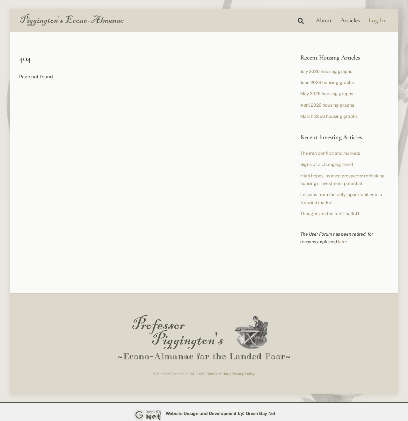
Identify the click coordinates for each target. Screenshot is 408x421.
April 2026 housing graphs (327, 105)
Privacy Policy (243, 374)
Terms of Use (218, 374)
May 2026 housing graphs (326, 93)
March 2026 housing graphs (329, 116)
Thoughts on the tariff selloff (330, 213)
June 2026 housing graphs (327, 82)
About (324, 20)
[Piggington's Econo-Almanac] (71, 24)
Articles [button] (350, 20)
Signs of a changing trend (326, 164)
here (342, 241)
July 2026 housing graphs (326, 71)
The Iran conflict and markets (330, 153)
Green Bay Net (260, 413)
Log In (376, 20)
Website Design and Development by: (205, 413)
